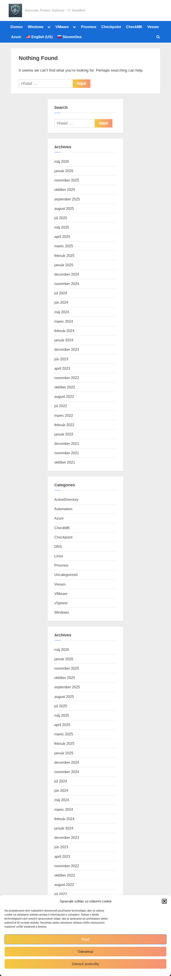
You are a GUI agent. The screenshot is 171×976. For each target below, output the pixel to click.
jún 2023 (61, 359)
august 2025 (64, 208)
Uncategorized (65, 575)
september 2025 (67, 199)
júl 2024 (60, 293)
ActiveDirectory (66, 499)
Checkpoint (111, 27)
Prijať (86, 939)
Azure (16, 37)
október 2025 (64, 190)
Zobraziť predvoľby (85, 964)
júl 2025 (60, 218)
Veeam (153, 27)
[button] (164, 901)
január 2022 (63, 434)
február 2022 (64, 425)
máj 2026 (61, 161)
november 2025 (66, 180)
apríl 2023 (62, 368)
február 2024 (64, 331)
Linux (58, 556)
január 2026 (63, 171)
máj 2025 (61, 227)
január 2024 (63, 340)
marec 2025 (63, 246)
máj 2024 (61, 312)
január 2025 (63, 265)
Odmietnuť (85, 951)
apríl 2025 (62, 237)
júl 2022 (60, 406)
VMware (62, 27)
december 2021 (66, 444)
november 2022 (66, 378)
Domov (16, 27)
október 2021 (64, 462)
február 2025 (64, 256)
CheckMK (134, 27)
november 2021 (66, 453)
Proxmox (88, 27)
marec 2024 (63, 321)
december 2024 (66, 274)
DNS (58, 547)
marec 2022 (63, 415)
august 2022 (64, 396)
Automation (63, 509)
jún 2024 (61, 302)
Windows (35, 27)
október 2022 (64, 387)
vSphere (61, 603)
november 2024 (66, 284)
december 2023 (66, 349)
